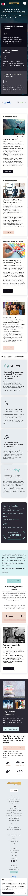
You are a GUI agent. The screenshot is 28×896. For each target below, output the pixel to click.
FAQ (14, 843)
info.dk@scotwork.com (14, 869)
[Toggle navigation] (24, 3)
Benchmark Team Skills (14, 827)
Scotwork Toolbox (14, 841)
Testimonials (14, 854)
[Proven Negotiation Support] (14, 58)
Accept (8, 892)
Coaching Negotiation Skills (14, 817)
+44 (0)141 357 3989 (14, 867)
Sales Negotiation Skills (14, 798)
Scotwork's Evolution (14, 850)
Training (14, 806)
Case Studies (14, 855)
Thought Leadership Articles (14, 835)
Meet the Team (14, 852)
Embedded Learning (14, 820)
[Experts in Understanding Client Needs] (14, 82)
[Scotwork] (14, 783)
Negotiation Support (14, 826)
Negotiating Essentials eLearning (14, 815)
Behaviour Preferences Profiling (14, 829)
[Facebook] (14, 861)
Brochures (14, 836)
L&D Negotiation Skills (14, 801)
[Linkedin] (11, 861)
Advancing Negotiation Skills (14, 810)
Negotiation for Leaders (14, 818)
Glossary (14, 844)
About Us (14, 848)
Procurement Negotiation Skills (14, 799)
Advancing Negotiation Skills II (14, 812)
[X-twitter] (16, 861)
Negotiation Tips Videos (14, 840)
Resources (14, 832)
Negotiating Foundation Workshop (14, 813)
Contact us (13, 872)
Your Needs (14, 795)
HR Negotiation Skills (14, 803)
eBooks (14, 838)
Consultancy (14, 823)
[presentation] (2, 102)
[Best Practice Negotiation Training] (14, 34)
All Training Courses (14, 808)
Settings (20, 892)
